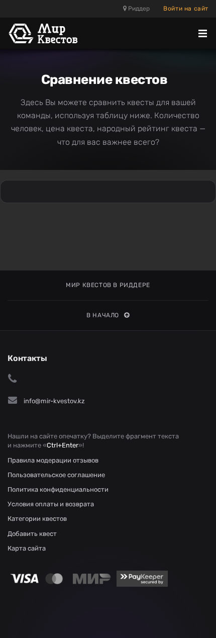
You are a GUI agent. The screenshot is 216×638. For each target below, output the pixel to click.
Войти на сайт (185, 8)
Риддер (138, 8)
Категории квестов (37, 518)
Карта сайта (27, 548)
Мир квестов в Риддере (108, 285)
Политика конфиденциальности (58, 489)
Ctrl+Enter (62, 445)
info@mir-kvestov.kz (54, 401)
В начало (102, 315)
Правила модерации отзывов (53, 460)
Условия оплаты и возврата (51, 504)
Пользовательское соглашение (56, 475)
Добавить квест (32, 533)
